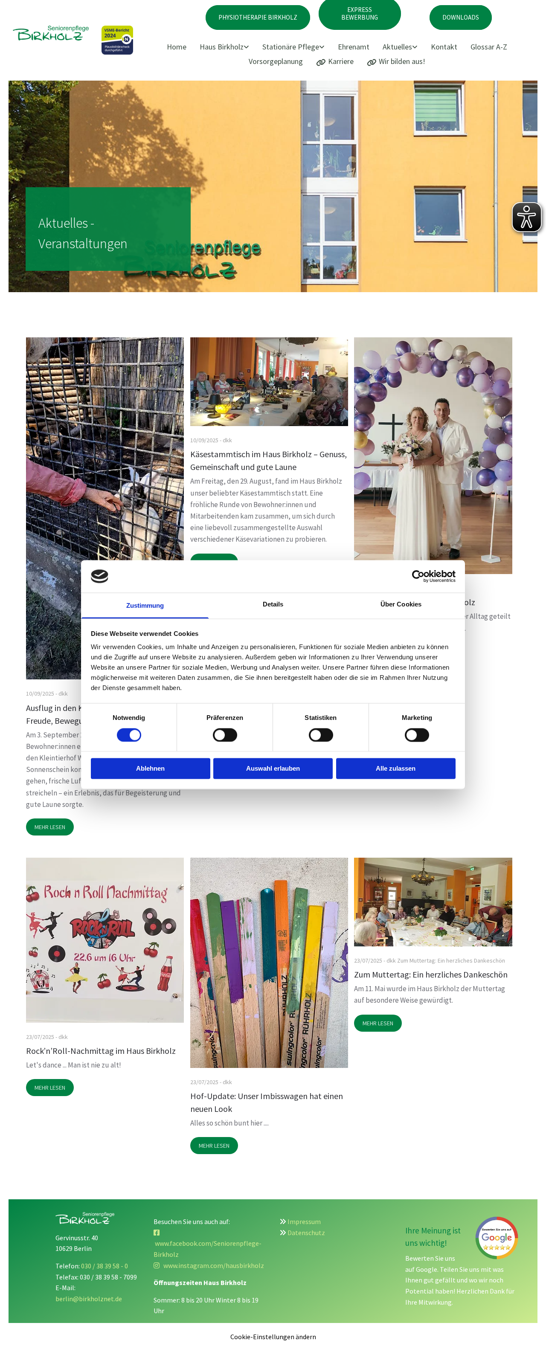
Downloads (460, 17)
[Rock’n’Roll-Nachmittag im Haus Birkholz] (105, 940)
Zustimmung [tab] (145, 605)
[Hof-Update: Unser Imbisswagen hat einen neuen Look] (269, 963)
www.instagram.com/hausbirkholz (209, 1265)
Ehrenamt (353, 47)
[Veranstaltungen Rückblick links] (415, 47)
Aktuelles (397, 47)
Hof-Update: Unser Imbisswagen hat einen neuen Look (266, 1102)
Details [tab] (273, 604)
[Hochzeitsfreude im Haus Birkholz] (433, 455)
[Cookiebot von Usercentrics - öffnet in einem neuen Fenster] (418, 576)
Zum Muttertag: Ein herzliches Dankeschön (431, 974)
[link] (227, 47)
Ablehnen (150, 768)
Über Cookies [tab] (400, 604)
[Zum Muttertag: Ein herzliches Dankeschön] (433, 902)
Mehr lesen (50, 827)
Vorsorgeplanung (276, 61)
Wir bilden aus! (402, 61)
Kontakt (444, 47)
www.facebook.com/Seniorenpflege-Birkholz (207, 1243)
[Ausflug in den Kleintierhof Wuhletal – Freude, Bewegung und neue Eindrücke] (105, 508)
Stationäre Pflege (290, 47)
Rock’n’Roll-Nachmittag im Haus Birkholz (101, 1050)
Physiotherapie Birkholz (257, 17)
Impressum (304, 1221)
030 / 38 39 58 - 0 (104, 1266)
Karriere (341, 61)
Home (176, 47)
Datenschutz (306, 1232)
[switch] (225, 735)
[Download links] (322, 47)
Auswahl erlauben (273, 768)
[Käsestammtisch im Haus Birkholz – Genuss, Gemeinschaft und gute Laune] (269, 381)
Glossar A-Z (488, 47)
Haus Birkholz (222, 47)
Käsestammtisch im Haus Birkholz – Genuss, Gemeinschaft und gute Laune (268, 460)
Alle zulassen (395, 768)
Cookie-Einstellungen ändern (273, 1336)
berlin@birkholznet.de (88, 1298)
